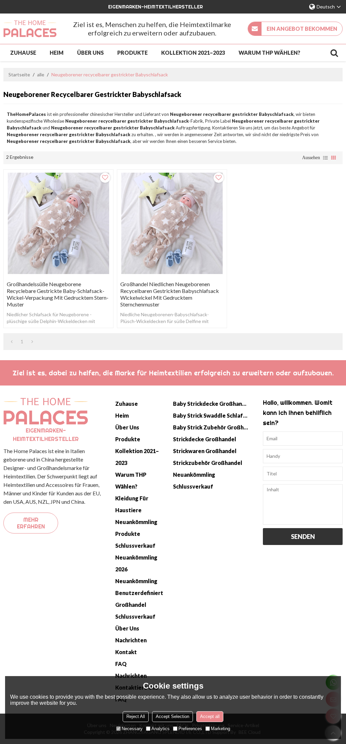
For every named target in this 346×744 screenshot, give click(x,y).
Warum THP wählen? (269, 52)
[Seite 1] (11, 342)
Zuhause (23, 52)
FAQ (121, 664)
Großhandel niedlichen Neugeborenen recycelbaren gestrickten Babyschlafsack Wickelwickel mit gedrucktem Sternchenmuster (169, 294)
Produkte (132, 52)
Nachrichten (131, 640)
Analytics (160, 728)
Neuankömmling (136, 522)
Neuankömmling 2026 (136, 563)
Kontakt (126, 652)
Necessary (132, 728)
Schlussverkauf (135, 545)
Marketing (220, 728)
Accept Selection (172, 716)
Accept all (210, 716)
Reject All (135, 716)
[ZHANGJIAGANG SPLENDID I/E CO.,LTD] (29, 28)
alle (40, 74)
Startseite (19, 74)
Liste (325, 157)
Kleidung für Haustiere (131, 504)
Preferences (190, 728)
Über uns (90, 52)
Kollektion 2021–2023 (193, 52)
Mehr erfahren (31, 523)
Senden (303, 536)
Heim (57, 52)
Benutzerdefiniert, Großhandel (139, 599)
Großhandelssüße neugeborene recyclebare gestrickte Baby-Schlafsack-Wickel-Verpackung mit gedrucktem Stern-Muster (57, 294)
